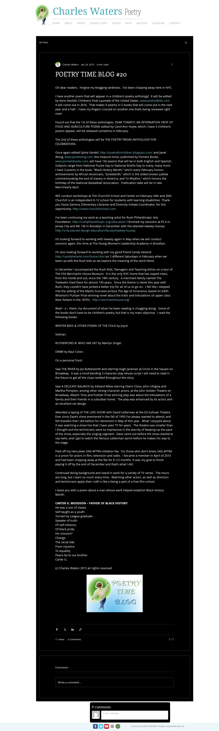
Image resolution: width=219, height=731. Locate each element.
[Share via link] (80, 629)
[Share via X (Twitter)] (64, 629)
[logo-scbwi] (117, 726)
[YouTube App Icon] (106, 726)
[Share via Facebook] (56, 629)
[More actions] (172, 64)
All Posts (43, 42)
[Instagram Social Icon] (112, 726)
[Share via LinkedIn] (72, 629)
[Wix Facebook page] (95, 726)
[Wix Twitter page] (101, 726)
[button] (185, 42)
